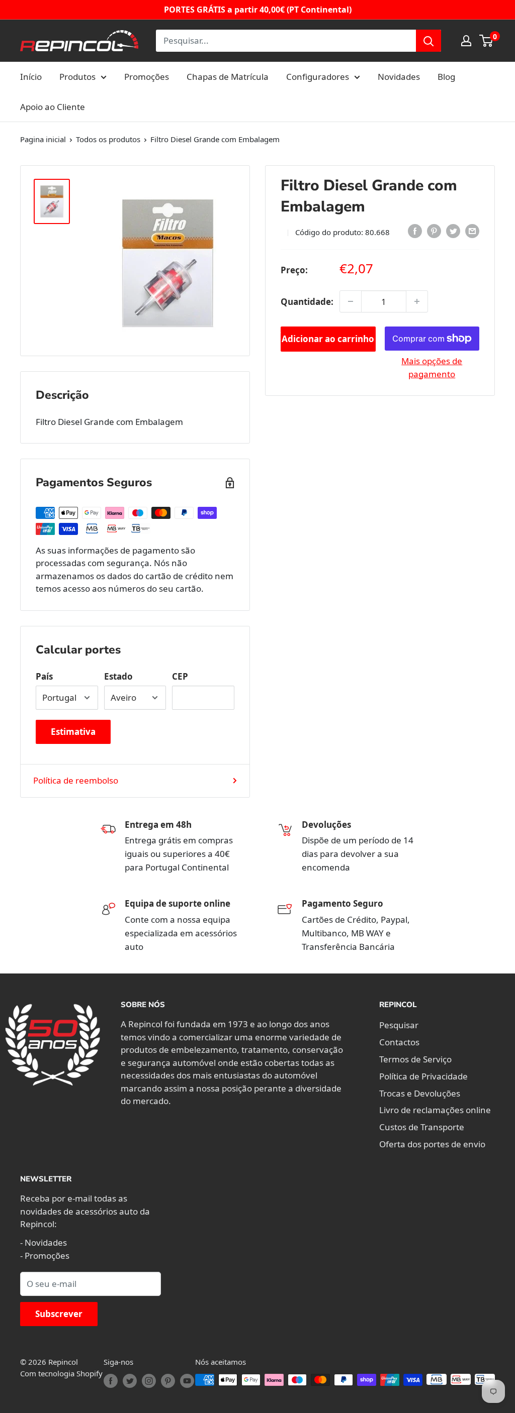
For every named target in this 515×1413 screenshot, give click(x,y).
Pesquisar (398, 1025)
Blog (446, 76)
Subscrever (58, 1314)
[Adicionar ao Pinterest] (434, 231)
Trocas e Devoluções (419, 1093)
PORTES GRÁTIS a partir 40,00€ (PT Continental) (258, 9)
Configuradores (317, 76)
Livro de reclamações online (435, 1110)
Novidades (399, 76)
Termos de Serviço (415, 1059)
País (44, 676)
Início (31, 76)
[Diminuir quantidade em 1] (350, 301)
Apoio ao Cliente (52, 107)
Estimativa (73, 731)
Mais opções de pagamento (431, 367)
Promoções (146, 76)
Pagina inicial (43, 139)
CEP (180, 676)
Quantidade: (307, 301)
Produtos (77, 76)
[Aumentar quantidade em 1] (416, 301)
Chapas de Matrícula (228, 76)
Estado (118, 676)
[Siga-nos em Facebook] (111, 1381)
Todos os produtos (108, 139)
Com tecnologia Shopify (61, 1373)
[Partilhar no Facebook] (415, 231)
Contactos (399, 1042)
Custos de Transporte (421, 1127)
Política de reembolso (75, 780)
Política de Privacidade (423, 1076)
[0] (486, 41)
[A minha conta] (466, 40)
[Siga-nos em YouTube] (187, 1381)
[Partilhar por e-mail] (472, 231)
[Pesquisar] (428, 41)
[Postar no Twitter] (453, 231)
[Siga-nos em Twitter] (130, 1381)
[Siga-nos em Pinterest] (168, 1381)
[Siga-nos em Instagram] (149, 1381)
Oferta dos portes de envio (432, 1144)
